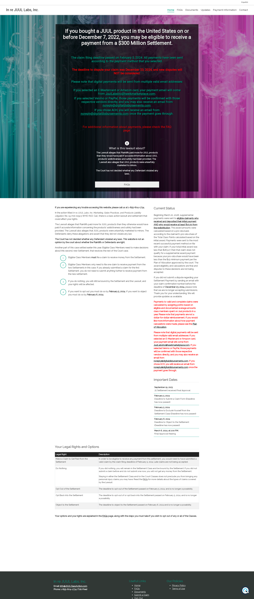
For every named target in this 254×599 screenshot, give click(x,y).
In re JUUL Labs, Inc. (22, 10)
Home (170, 9)
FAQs (180, 9)
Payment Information (225, 9)
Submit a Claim (141, 595)
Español (244, 2)
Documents (191, 9)
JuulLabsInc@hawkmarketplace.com (130, 93)
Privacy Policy (179, 585)
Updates (205, 9)
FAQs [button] (127, 184)
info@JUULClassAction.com (73, 586)
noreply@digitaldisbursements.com (127, 105)
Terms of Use (178, 588)
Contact (243, 9)
